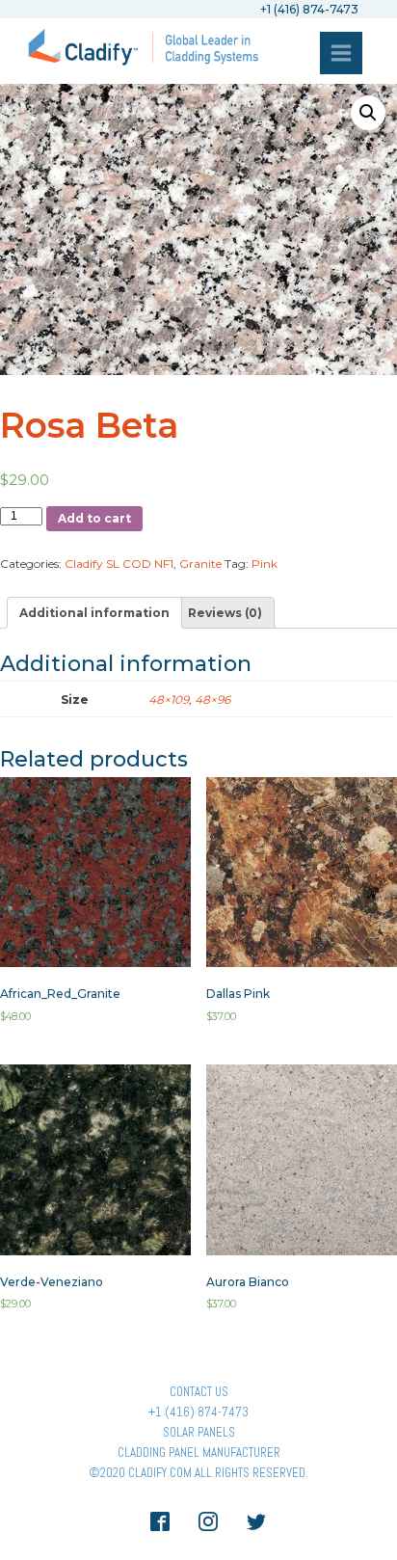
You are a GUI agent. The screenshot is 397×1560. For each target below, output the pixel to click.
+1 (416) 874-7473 (198, 1412)
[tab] (94, 613)
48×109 (168, 699)
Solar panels (199, 1432)
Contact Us (199, 1392)
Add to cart (94, 518)
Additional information (94, 612)
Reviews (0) (225, 612)
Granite (200, 563)
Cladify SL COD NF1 (119, 563)
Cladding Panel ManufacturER (199, 1452)
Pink (264, 563)
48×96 (212, 699)
